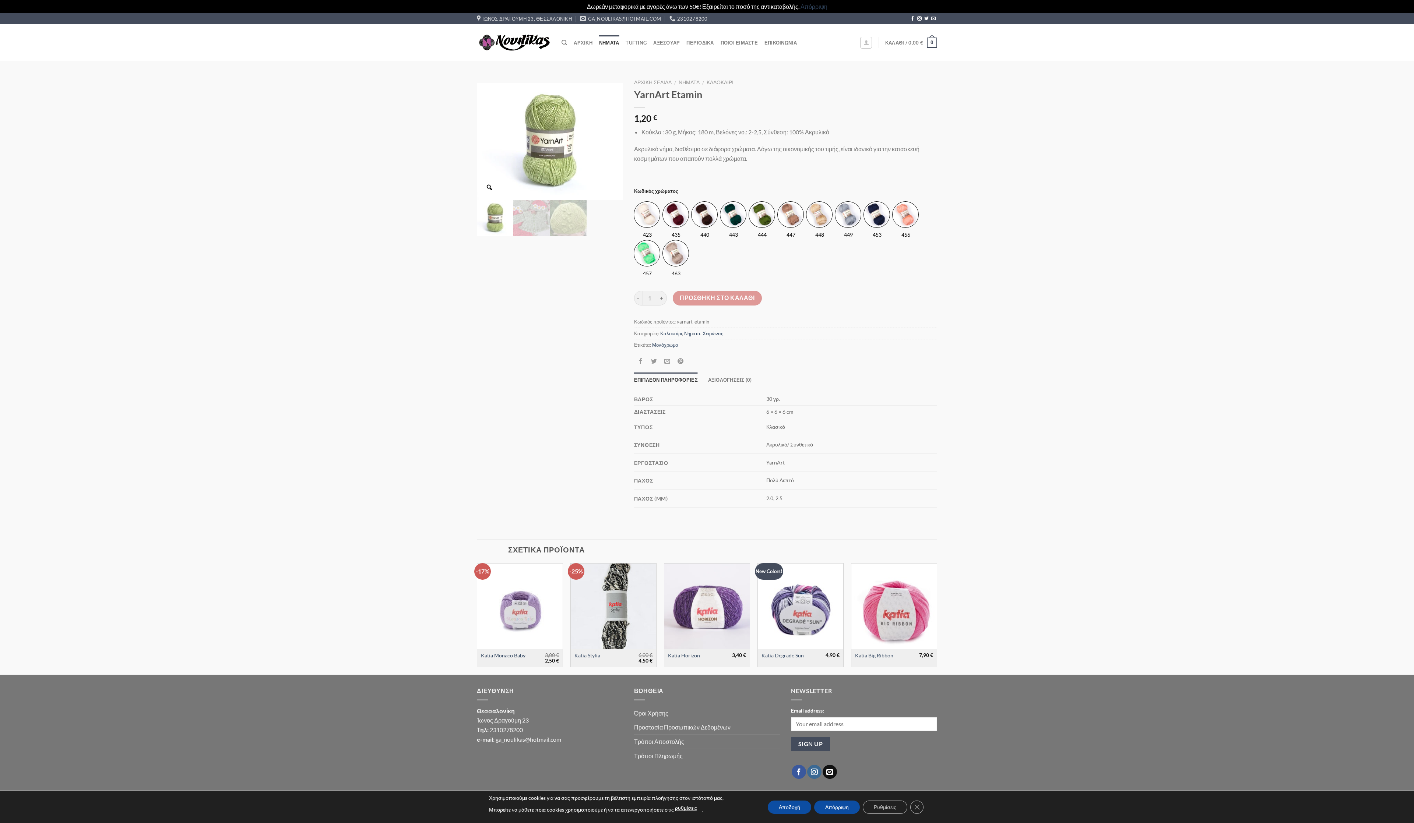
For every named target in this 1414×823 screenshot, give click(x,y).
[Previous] (477, 618)
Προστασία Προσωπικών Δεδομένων (682, 727)
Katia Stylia (587, 655)
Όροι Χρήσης (651, 713)
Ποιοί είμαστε (739, 43)
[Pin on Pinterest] (681, 362)
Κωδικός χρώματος (656, 191)
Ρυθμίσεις (885, 807)
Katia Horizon (684, 655)
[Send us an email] (933, 18)
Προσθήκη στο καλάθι (717, 297)
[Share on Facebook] (640, 362)
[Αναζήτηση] (564, 43)
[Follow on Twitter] (926, 18)
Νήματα (609, 43)
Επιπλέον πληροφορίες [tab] (666, 380)
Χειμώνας (713, 333)
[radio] (647, 214)
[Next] (936, 618)
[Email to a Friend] (667, 362)
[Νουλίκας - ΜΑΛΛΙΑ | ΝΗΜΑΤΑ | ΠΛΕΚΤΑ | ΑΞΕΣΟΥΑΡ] (514, 43)
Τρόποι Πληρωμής (658, 755)
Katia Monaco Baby (503, 655)
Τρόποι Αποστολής (659, 741)
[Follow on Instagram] (919, 18)
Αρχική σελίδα (653, 82)
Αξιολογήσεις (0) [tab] (730, 380)
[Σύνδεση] (866, 43)
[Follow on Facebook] (912, 18)
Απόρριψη (814, 6)
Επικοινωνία (780, 43)
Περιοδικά (700, 43)
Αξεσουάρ (666, 43)
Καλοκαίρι (720, 82)
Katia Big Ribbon (874, 655)
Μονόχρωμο (665, 345)
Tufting (636, 43)
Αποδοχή (789, 807)
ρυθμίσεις (686, 808)
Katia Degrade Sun (782, 655)
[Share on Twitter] (654, 362)
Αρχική (583, 43)
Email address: (807, 710)
